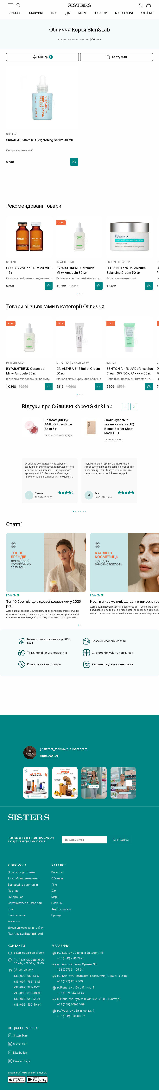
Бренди (56, 915)
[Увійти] (140, 5)
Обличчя (57, 878)
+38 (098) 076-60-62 (71, 1016)
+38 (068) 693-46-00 (27, 993)
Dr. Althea (63, 363)
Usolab (11, 262)
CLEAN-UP (124, 262)
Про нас (13, 890)
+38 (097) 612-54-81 (27, 975)
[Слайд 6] (85, 511)
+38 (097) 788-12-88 (27, 981)
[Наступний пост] (129, 783)
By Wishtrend (65, 262)
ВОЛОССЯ (14, 13)
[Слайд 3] (78, 511)
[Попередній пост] (30, 783)
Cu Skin (111, 262)
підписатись (121, 840)
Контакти (14, 921)
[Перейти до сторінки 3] (82, 293)
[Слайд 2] (75, 511)
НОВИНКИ (100, 13)
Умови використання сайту (26, 927)
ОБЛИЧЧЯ (36, 13)
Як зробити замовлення (23, 878)
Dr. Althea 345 (81, 363)
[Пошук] (18, 5)
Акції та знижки (61, 909)
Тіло (54, 884)
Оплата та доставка (21, 872)
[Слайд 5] (83, 511)
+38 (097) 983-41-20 (27, 987)
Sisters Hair (20, 1035)
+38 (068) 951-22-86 (27, 998)
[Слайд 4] (80, 511)
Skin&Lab (11, 134)
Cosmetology (21, 1061)
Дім (53, 890)
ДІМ (68, 13)
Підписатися (49, 756)
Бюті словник (16, 915)
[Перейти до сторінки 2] (79, 293)
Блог (11, 909)
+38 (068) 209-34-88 (71, 1004)
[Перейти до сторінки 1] (77, 293)
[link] (148, 5)
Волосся (57, 872)
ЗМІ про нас (15, 896)
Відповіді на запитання (23, 884)
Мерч (55, 896)
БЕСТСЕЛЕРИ (124, 13)
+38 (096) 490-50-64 (27, 1004)
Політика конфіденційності (25, 933)
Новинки (56, 903)
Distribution (20, 1052)
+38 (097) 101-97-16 (70, 981)
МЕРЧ (82, 13)
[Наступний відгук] (133, 406)
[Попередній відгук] (125, 406)
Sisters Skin (20, 1044)
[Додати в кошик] (74, 162)
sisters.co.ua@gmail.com (29, 952)
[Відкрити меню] (10, 5)
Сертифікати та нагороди (25, 903)
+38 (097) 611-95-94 (70, 969)
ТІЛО (53, 13)
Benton (111, 363)
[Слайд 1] (73, 511)
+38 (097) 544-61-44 (70, 993)
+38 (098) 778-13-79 (70, 958)
